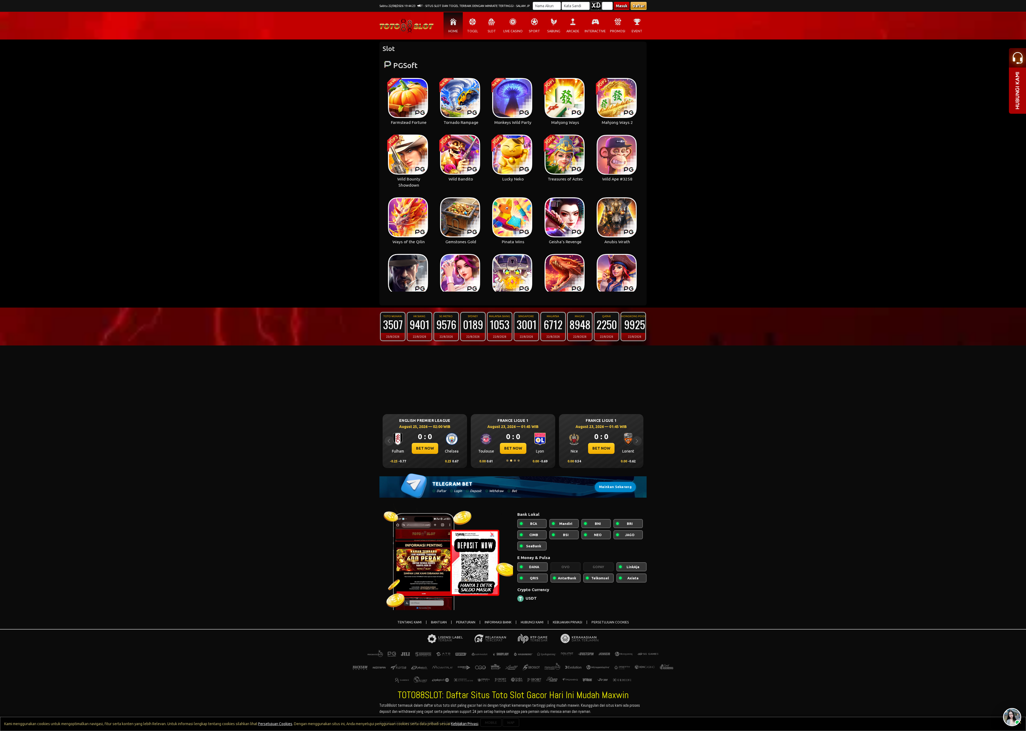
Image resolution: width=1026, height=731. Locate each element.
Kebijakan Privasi (464, 724)
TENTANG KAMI (409, 622)
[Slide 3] (515, 460)
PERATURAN (465, 622)
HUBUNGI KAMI (532, 622)
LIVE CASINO (513, 31)
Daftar (638, 6)
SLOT (492, 31)
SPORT (534, 31)
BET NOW (425, 448)
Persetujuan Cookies (275, 724)
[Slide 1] (507, 460)
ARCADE (572, 31)
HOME (453, 31)
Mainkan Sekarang (615, 487)
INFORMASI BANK (498, 622)
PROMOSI (617, 31)
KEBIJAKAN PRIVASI (567, 622)
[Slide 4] (519, 460)
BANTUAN (439, 622)
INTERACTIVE (595, 31)
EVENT (637, 31)
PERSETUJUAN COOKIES (610, 622)
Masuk (621, 6)
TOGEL (472, 31)
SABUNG (553, 31)
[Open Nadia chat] (1012, 717)
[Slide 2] (511, 460)
